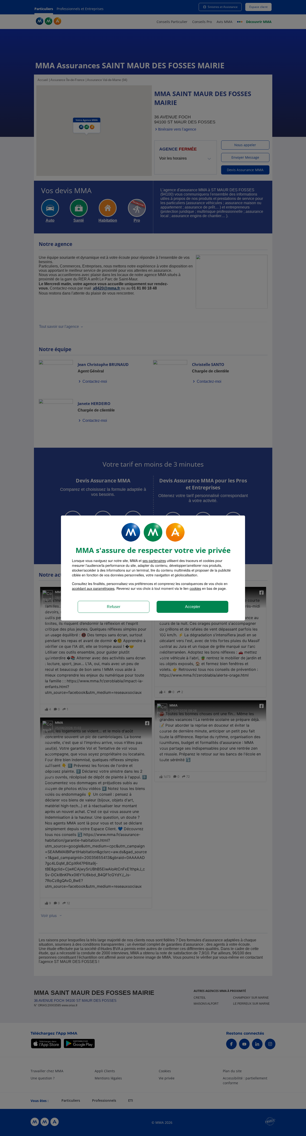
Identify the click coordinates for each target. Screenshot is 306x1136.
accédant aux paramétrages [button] (93, 588)
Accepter (192, 607)
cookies (195, 588)
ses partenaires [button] (154, 560)
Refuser (113, 607)
